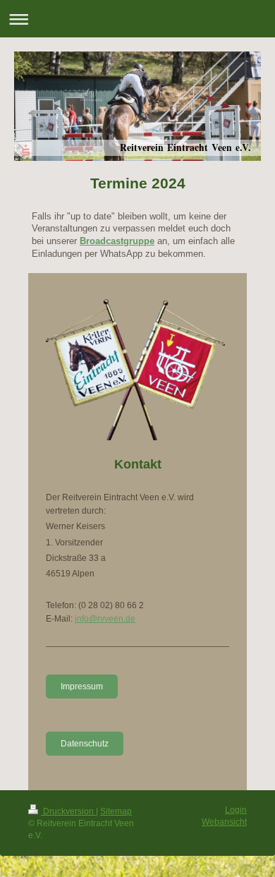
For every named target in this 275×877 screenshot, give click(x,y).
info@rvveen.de (105, 619)
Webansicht (224, 822)
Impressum (82, 686)
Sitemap (116, 811)
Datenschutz (85, 744)
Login (236, 810)
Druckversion (68, 811)
